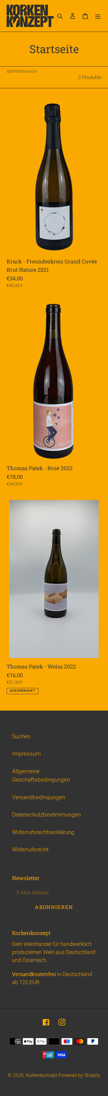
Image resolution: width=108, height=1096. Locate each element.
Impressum (26, 753)
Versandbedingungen (38, 797)
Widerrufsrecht (30, 849)
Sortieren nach (22, 72)
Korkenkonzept (42, 1075)
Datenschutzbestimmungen (46, 814)
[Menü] (98, 16)
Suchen (21, 736)
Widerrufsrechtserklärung (43, 832)
